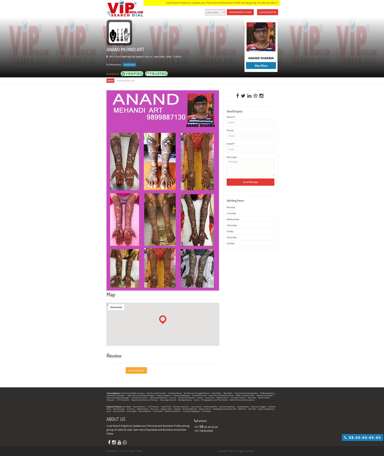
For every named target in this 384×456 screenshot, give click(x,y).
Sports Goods (264, 398)
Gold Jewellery (243, 407)
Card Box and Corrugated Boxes (197, 393)
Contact (123, 451)
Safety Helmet (143, 409)
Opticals (177, 409)
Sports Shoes (196, 407)
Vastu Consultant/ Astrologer (118, 398)
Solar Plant (252, 398)
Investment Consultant (115, 395)
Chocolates (206, 411)
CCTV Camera (153, 407)
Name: (231, 117)
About (132, 451)
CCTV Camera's (123, 400)
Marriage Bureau (185, 400)
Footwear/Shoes (175, 393)
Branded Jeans (119, 409)
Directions (116, 307)
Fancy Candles (119, 411)
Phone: (230, 130)
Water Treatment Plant (245, 395)
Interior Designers (164, 395)
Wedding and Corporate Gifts (225, 409)
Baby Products (205, 409)
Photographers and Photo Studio (214, 400)
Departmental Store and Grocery (144, 400)
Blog (139, 451)
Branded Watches (190, 409)
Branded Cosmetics (181, 407)
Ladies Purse (166, 407)
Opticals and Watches (158, 398)
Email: (230, 143)
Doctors (200, 398)
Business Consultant (265, 395)
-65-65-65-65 (365, 437)
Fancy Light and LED (168, 400)
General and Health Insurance (133, 393)
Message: (232, 157)
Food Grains (158, 411)
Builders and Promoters (157, 393)
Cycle (108, 411)
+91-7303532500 (203, 431)
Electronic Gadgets (259, 407)
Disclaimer (111, 451)
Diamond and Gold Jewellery (246, 393)
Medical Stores (223, 398)
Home (110, 80)
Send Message (250, 182)
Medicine (243, 409)
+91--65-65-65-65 (206, 427)
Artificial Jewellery (267, 393)
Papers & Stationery (266, 409)
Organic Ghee (166, 409)
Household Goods (199, 395)
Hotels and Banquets (181, 395)
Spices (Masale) (145, 411)
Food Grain (210, 398)
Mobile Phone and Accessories (242, 400)
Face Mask (127, 407)
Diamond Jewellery (227, 407)
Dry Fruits (155, 409)
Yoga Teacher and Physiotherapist (141, 395)
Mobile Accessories (173, 411)
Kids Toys (252, 409)
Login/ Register (267, 12)
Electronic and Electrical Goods (221, 395)
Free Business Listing (240, 12)
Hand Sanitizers (139, 407)
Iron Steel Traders (238, 398)
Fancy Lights (132, 411)
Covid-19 (173, 398)
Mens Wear (228, 393)
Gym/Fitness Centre (140, 398)
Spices (197, 400)
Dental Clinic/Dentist (186, 398)
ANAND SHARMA (261, 58)
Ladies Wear (217, 393)
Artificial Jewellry (211, 407)
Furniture (131, 409)
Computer (110, 400)
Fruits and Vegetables (191, 411)
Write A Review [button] (136, 370)
